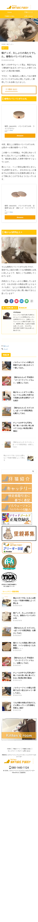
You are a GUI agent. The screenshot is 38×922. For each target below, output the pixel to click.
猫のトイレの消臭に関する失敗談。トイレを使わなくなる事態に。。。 (24, 645)
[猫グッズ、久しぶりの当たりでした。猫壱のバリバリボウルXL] (22, 301)
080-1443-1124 (20, 767)
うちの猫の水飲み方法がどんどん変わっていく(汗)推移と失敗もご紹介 (24, 705)
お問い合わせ (26, 751)
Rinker (11, 130)
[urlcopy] (32, 301)
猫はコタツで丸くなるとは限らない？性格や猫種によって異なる (24, 600)
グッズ (6, 349)
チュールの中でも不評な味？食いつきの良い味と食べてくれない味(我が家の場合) (24, 675)
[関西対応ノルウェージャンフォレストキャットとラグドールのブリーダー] (19, 8)
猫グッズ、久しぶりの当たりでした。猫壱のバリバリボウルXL (24, 615)
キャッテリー (11, 751)
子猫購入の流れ (9, 16)
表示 (15, 89)
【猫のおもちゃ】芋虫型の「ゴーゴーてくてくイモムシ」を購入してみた (23, 380)
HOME (9, 749)
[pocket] (16, 301)
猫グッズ (6, 346)
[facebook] (11, 301)
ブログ (19, 751)
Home (9, 12)
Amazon (20, 136)
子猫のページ (16, 749)
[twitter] (6, 301)
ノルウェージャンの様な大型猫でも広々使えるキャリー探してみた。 (23, 365)
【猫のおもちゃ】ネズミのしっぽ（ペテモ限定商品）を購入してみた (23, 410)
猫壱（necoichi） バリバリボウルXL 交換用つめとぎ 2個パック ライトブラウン (20, 208)
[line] (27, 301)
